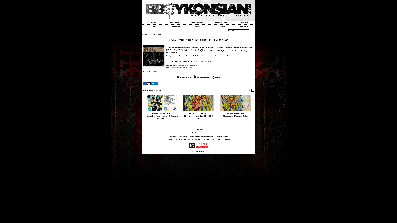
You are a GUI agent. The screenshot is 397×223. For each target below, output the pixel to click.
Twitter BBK (186, 139)
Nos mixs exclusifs (222, 136)
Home (153, 23)
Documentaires (176, 23)
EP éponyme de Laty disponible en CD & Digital (198, 117)
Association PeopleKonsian (179, 136)
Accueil (144, 34)
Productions (176, 26)
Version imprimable (203, 77)
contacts (244, 26)
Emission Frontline (198, 23)
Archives (221, 26)
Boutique (198, 26)
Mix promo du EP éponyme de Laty (235, 116)
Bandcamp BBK (198, 139)
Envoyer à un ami (185, 77)
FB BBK (177, 139)
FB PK (170, 139)
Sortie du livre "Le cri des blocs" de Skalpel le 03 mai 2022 (161, 117)
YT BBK (217, 139)
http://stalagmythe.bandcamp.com (185, 65)
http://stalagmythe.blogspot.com (181, 67)
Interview (244, 23)
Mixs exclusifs (221, 23)
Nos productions (194, 136)
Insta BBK (208, 139)
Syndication (199, 130)
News (159, 34)
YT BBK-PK (226, 139)
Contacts (203, 133)
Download (207, 61)
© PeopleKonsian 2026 (198, 151)
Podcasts (153, 26)
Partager (217, 77)
